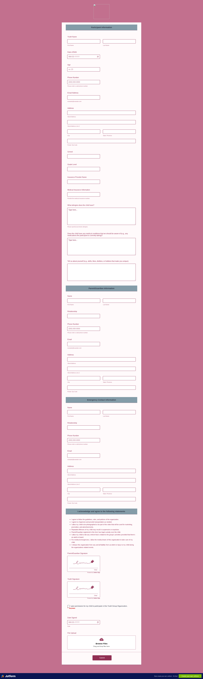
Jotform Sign (96, 572)
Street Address (71, 117)
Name (69, 296)
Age (69, 65)
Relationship (72, 311)
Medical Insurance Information (78, 190)
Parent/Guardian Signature (77, 553)
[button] (98, 57)
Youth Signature (73, 579)
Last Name (106, 45)
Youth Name (72, 37)
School (70, 152)
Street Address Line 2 (73, 126)
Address (70, 108)
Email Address (72, 93)
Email (69, 339)
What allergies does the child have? (81, 205)
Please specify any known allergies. (77, 227)
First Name (70, 45)
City (68, 135)
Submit (102, 658)
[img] (83, 562)
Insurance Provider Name (77, 177)
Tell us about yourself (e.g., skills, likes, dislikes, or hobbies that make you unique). (98, 261)
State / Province (107, 135)
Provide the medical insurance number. (78, 198)
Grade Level (72, 164)
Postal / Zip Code (72, 145)
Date (68, 626)
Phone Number (73, 77)
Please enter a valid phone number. (77, 86)
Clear (95, 570)
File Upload (71, 633)
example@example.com (74, 101)
